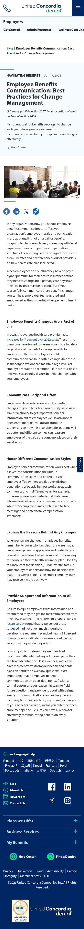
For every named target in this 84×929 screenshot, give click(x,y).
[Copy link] (36, 211)
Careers (72, 871)
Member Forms (30, 876)
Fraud (40, 871)
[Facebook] (6, 211)
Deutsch (55, 770)
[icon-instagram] (67, 803)
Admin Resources (39, 29)
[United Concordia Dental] (42, 8)
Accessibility (55, 871)
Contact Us (17, 803)
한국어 (50, 761)
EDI (46, 876)
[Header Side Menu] (78, 8)
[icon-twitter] (51, 803)
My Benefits (17, 842)
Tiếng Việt (34, 761)
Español (8, 761)
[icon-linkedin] (67, 789)
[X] (26, 211)
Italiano (28, 770)
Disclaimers (24, 871)
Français (51, 765)
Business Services (23, 831)
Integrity (11, 876)
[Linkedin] (16, 211)
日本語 (41, 770)
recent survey (16, 623)
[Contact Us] (6, 8)
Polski (64, 765)
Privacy (8, 871)
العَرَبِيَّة (25, 765)
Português (12, 770)
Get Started (11, 29)
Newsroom (17, 797)
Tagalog (63, 761)
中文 (21, 761)
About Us (16, 790)
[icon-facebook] (51, 789)
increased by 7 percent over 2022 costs (32, 339)
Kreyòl (37, 765)
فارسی (69, 770)
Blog (10, 48)
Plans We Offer (20, 820)
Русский (11, 765)
